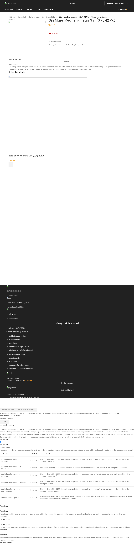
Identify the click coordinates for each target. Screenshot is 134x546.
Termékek (22, 17)
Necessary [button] (4, 439)
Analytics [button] (3, 530)
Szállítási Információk (17, 336)
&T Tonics (28, 380)
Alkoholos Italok (34, 17)
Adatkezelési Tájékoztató (19, 346)
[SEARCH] (102, 3)
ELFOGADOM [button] (16, 416)
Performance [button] (5, 519)
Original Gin (50, 17)
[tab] (67, 62)
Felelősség (13, 343)
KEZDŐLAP (12, 17)
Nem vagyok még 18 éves (26, 410)
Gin (43, 17)
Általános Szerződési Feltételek (21, 350)
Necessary (4, 444)
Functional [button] (4, 506)
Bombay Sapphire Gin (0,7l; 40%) (26, 155)
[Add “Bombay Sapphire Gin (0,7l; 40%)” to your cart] (11, 164)
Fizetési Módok (15, 339)
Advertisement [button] (6, 543)
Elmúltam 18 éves (8, 410)
